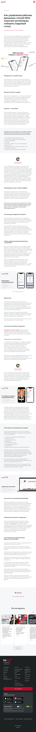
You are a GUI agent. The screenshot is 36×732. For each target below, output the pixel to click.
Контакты (5, 676)
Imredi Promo (27, 676)
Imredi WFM (27, 678)
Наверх (18, 727)
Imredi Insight (27, 674)
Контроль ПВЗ (17, 678)
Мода (16, 672)
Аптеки (16, 676)
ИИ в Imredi (5, 670)
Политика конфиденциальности (7, 678)
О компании (5, 669)
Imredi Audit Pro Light (28, 672)
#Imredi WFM (20, 30)
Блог (4, 674)
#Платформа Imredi (8, 30)
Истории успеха (18, 683)
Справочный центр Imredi (28, 718)
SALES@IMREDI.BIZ (6, 662)
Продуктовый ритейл (19, 669)
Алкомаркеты (17, 670)
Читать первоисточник (18, 596)
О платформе (6, 667)
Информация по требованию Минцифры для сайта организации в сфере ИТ (14, 710)
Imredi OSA (27, 680)
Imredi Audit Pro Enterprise (28, 670)
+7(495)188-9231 (6, 664)
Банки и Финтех (17, 674)
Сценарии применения (19, 685)
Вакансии (5, 672)
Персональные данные (19, 718)
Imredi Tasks (14, 523)
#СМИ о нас (14, 30)
